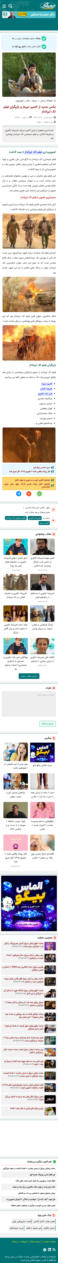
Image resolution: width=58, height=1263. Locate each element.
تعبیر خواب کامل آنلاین (44, 1221)
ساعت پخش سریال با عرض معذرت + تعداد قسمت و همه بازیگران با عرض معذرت (29, 1168)
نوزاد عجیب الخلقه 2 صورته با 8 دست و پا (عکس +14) (15, 825)
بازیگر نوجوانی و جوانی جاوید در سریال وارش (42, 626)
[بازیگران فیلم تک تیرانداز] (29, 294)
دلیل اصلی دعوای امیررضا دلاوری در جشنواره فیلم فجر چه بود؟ (15, 562)
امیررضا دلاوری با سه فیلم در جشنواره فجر (42, 595)
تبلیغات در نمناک (19, 1241)
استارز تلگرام (49, 1228)
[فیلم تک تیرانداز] (29, 231)
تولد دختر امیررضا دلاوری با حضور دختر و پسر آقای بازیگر (15, 628)
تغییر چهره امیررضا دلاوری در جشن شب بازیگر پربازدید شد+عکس (42, 562)
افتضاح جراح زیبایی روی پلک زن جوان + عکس (42, 855)
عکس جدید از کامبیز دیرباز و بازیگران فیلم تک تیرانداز (30, 109)
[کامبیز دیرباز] (29, 445)
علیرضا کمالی (46, 388)
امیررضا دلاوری (35, 518)
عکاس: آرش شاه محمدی (35, 507)
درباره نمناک (34, 1241)
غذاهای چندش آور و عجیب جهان (15, 794)
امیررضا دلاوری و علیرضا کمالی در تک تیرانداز (16, 595)
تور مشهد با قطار (33, 1228)
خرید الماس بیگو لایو (42, 467)
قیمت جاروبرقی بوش (21, 1221)
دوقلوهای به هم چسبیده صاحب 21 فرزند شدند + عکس (42, 825)
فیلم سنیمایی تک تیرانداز (15, 518)
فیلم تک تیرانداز (33, 152)
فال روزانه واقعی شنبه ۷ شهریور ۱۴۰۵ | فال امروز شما (29, 471)
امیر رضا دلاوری (45, 393)
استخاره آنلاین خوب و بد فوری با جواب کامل (32, 480)
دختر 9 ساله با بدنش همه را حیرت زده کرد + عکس (42, 794)
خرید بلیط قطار (17, 1228)
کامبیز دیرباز (47, 384)
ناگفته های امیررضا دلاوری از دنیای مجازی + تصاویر (42, 659)
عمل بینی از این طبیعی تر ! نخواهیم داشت (16, 766)
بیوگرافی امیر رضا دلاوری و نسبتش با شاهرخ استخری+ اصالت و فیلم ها (16, 663)
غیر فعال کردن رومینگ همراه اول (42, 1174)
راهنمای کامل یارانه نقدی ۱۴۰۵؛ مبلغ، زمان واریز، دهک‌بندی (27, 485)
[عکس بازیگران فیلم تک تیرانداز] (29, 342)
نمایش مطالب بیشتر (29, 676)
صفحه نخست (49, 1241)
